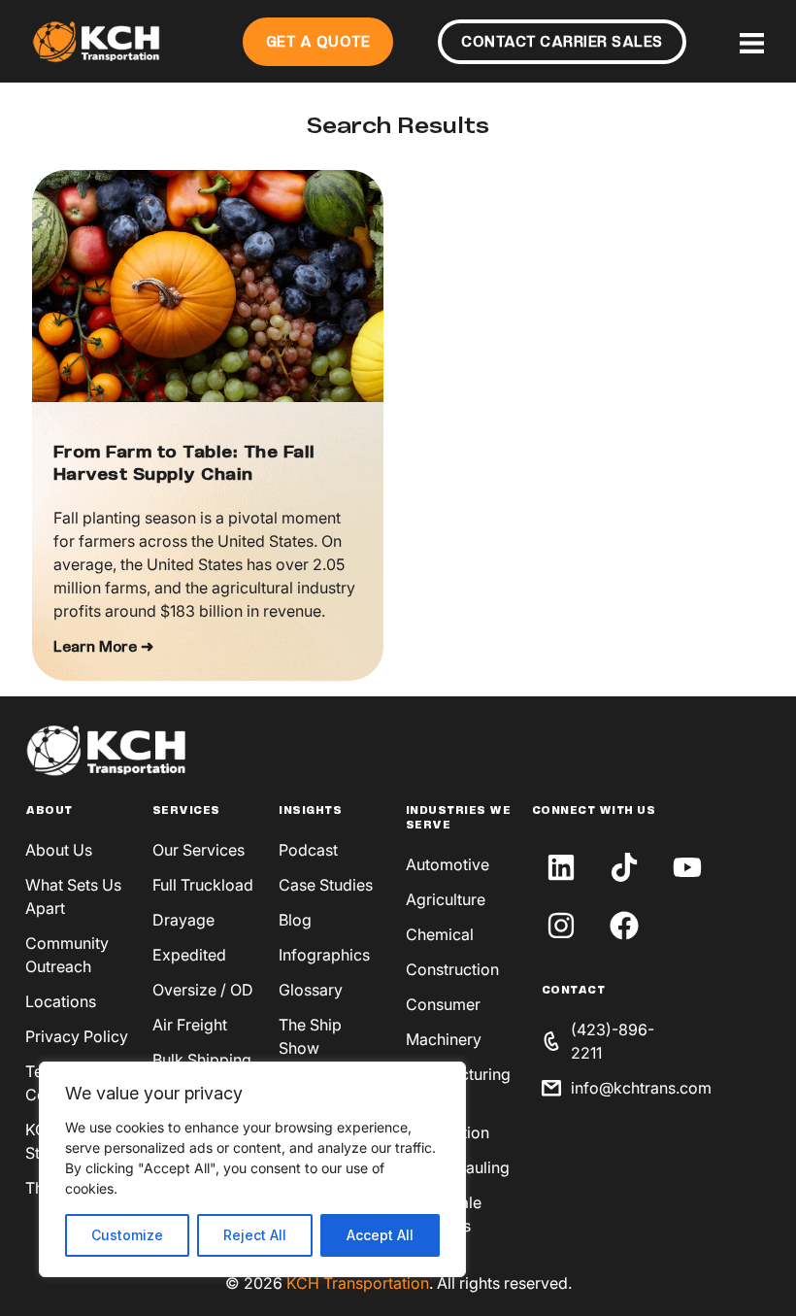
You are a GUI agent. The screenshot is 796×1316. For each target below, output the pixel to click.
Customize (127, 1235)
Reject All (254, 1235)
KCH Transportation (357, 1283)
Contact (574, 990)
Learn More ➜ (103, 648)
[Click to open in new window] (561, 867)
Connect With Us (594, 811)
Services (186, 811)
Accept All (380, 1235)
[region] (252, 1169)
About (49, 811)
